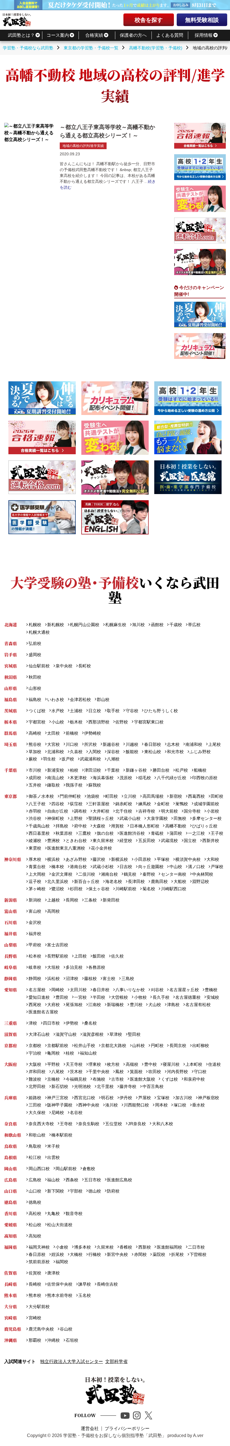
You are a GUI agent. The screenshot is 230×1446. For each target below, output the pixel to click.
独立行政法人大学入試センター (71, 1361)
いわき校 (55, 699)
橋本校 (57, 866)
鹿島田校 (159, 881)
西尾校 (35, 1004)
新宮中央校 (117, 1254)
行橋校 (94, 1254)
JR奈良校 (137, 1124)
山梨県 (10, 945)
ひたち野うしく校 (161, 711)
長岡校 (72, 900)
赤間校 (140, 1254)
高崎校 (35, 733)
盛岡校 (35, 654)
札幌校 (35, 624)
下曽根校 (198, 1254)
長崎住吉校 (107, 1284)
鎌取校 (53, 785)
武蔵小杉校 (103, 866)
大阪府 (10, 1064)
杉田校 (76, 889)
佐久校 (117, 956)
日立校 (94, 711)
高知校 (35, 1236)
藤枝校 (90, 978)
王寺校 (66, 1124)
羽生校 (49, 759)
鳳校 (119, 1071)
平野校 (53, 1064)
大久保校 (37, 1112)
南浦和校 (193, 744)
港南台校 (78, 866)
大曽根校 (119, 997)
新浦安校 (55, 770)
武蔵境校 (169, 840)
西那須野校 (98, 722)
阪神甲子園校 (59, 1105)
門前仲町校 (70, 796)
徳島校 (35, 1202)
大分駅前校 (39, 1306)
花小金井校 (101, 848)
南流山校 (55, 778)
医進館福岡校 (169, 1247)
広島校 (35, 1180)
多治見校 (74, 967)
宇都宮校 (37, 722)
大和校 (212, 859)
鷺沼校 (57, 889)
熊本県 (10, 1295)
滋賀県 (10, 1034)
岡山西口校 (39, 1168)
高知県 (10, 1236)
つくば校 (37, 711)
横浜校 (53, 859)
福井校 (35, 933)
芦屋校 (144, 1098)
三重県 (10, 1023)
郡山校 (103, 699)
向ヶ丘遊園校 (150, 866)
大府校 (53, 1004)
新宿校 (175, 796)
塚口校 (180, 1105)
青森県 (10, 643)
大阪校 (35, 1064)
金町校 (163, 804)
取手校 (113, 711)
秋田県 (10, 677)
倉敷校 (88, 1168)
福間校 (62, 1262)
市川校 (35, 770)
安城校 (212, 997)
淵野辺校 (200, 881)
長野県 (10, 956)
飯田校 (99, 956)
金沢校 (35, 922)
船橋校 (200, 770)
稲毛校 (144, 778)
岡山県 (10, 1168)
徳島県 (10, 1202)
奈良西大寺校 (41, 1124)
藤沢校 (99, 859)
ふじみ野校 (200, 751)
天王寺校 (74, 1064)
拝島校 (62, 826)
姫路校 (35, 1098)
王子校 (217, 833)
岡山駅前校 (66, 1168)
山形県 (10, 688)
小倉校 (62, 1247)
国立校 (190, 840)
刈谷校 (157, 990)
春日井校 (101, 990)
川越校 (132, 744)
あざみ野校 (76, 859)
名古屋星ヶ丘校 (184, 990)
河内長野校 (177, 1071)
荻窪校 (76, 804)
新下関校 (55, 1191)
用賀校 (117, 826)
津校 (33, 1023)
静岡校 (35, 978)
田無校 (180, 818)
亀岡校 (53, 1053)
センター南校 (173, 874)
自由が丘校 (57, 811)
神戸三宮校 (57, 1098)
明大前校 (169, 811)
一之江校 (196, 833)
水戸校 (57, 711)
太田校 (53, 733)
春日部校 (152, 744)
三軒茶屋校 (98, 804)
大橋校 (76, 1254)
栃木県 (10, 722)
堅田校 (134, 1034)
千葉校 (113, 770)
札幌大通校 (39, 632)
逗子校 (35, 881)
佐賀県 (10, 1273)
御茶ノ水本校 (41, 796)
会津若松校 (80, 699)
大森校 (99, 826)
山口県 (10, 1191)
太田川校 (78, 990)
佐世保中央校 (59, 1284)
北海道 (10, 625)
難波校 (35, 1079)
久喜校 (76, 751)
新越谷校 (111, 744)
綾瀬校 (35, 840)
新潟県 (10, 900)
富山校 (35, 911)
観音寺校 (74, 1213)
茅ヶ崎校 (37, 889)
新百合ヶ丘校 (86, 881)
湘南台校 (109, 874)
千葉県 (10, 770)
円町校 (157, 1045)
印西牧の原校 (204, 778)
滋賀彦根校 (93, 1034)
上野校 (76, 818)
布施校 (99, 1079)
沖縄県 (10, 1340)
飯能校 (132, 751)
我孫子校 (74, 785)
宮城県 (10, 666)
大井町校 (101, 811)
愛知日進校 (39, 997)
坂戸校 (67, 759)
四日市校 (51, 1023)
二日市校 (196, 1247)
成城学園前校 (206, 804)
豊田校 (62, 997)
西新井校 (210, 840)
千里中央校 (98, 1071)
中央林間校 (202, 874)
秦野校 (148, 874)
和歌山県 (12, 1135)
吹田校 (154, 1071)
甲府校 (35, 945)
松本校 (35, 956)
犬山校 (154, 1004)
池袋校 (93, 796)
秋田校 (35, 677)
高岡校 (53, 911)
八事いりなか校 (130, 990)
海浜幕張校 (103, 778)
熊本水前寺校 (59, 1295)
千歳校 (175, 624)
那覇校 (35, 1340)
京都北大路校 (113, 1045)
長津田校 (136, 881)
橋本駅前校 (61, 1135)
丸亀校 (53, 1213)
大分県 (10, 1306)
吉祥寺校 (146, 811)
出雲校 (53, 1157)
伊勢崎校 (92, 733)
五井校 (35, 785)
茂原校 (125, 778)
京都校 (35, 1045)
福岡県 (10, 1247)
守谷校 (132, 711)
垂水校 (198, 1105)
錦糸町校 (123, 804)
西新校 (144, 1247)
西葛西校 (196, 796)
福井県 (10, 934)
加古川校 (183, 1098)
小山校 (57, 722)
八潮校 (113, 759)
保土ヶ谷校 (98, 889)
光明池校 (82, 1086)
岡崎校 (57, 990)
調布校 (80, 811)
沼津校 (72, 978)
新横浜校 (119, 859)
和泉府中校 (194, 1079)
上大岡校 (37, 874)
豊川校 (136, 1004)
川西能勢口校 (136, 1105)
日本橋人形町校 (144, 826)
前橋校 (72, 733)
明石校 (107, 1098)
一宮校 (80, 997)
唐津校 (53, 1273)
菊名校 (148, 889)
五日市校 (92, 1180)
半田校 (99, 997)
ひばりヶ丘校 (204, 826)
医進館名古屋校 (43, 1012)
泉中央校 (64, 666)
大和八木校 (162, 1124)
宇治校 (35, 1053)
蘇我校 (94, 785)
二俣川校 (86, 874)
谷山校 (66, 1329)
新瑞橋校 (115, 1004)
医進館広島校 (119, 1180)
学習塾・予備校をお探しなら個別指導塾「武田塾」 (114, 1435)
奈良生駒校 (88, 1124)
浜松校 (53, 978)
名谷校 (76, 1112)
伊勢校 (72, 1023)
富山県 (10, 911)
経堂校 (125, 840)
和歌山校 (37, 1135)
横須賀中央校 (188, 859)
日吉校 (125, 866)
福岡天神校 (39, 1247)
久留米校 (105, 1247)
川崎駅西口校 (173, 889)
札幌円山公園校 (84, 624)
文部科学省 (116, 1361)
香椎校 (125, 1247)
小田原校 (142, 859)
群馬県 (10, 733)
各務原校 (96, 967)
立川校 (130, 796)
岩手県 (10, 655)
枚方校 (113, 1064)
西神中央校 (88, 1105)
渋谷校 (35, 818)
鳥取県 (10, 1146)
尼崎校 (57, 1112)
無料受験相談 (202, 20)
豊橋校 (211, 990)
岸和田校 (37, 1071)
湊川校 (111, 1105)
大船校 (180, 881)
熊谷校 (35, 744)
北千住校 (123, 811)
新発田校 (111, 900)
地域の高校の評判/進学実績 (83, 146)
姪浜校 (57, 1254)
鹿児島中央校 (41, 1329)
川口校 (72, 744)
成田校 (35, 778)
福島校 (35, 699)
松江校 (35, 1157)
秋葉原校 (64, 833)
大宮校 (53, 744)
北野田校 (37, 1086)
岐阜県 (10, 967)
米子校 (53, 1146)
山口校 (35, 1191)
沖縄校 (53, 1340)
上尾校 (214, 744)
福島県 (10, 699)
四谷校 (57, 804)
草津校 (115, 1034)
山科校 (138, 1045)
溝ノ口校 (196, 866)
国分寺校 (192, 811)
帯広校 (194, 624)
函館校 (157, 624)
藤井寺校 (127, 1086)
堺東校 (94, 1064)
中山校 (175, 866)
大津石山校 (39, 1034)
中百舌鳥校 (152, 1086)
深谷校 (113, 751)
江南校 (94, 1004)
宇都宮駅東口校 (148, 722)
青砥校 (157, 833)
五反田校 (146, 840)
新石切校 (59, 1086)
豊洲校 (53, 840)
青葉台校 (37, 866)
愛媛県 (10, 1225)
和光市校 (175, 751)
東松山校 (152, 751)
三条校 (90, 900)
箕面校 (136, 1071)
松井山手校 (84, 1045)
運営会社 (90, 1428)
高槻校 (132, 1064)
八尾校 (57, 1071)
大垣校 (53, 967)
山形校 (35, 688)
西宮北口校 (84, 1098)
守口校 (200, 1071)
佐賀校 (35, 1273)
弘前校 (35, 643)
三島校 (127, 978)
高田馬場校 (152, 796)
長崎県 (10, 1284)
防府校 (113, 1191)
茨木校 (76, 1071)
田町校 (217, 796)
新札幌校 (55, 624)
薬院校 (159, 1254)
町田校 (111, 796)
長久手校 (161, 997)
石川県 (10, 922)
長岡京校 (177, 1045)
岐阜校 (35, 967)
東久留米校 (103, 840)
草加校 (35, 751)
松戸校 (181, 770)
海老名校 (113, 881)
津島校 (173, 1004)
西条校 (72, 1180)
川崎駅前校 (125, 889)
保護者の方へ (133, 35)
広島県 (10, 1180)
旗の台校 (105, 833)
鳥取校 (35, 1146)
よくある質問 (169, 35)
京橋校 (53, 1079)
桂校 (70, 1053)
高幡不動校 (175, 826)
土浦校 (76, 711)
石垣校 (72, 1340)
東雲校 (35, 848)
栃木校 (76, 722)
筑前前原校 (39, 1262)
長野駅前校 (57, 956)
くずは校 (169, 1079)
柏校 (74, 770)
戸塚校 (217, 866)
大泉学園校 (157, 818)
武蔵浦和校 (90, 759)
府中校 (80, 826)
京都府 (10, 1045)
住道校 (214, 1064)
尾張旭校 (74, 1004)
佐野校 (121, 722)
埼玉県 (10, 744)
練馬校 (144, 804)
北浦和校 (55, 751)
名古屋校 (37, 990)
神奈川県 (12, 859)
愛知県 (10, 990)
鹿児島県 (12, 1329)
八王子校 (37, 804)
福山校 (53, 1180)
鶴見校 (130, 874)
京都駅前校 (57, 1045)
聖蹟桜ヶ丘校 (101, 818)
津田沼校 (92, 770)
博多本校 (82, 1247)
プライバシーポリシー (127, 1428)
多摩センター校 (207, 818)
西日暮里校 (39, 833)
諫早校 (84, 1284)
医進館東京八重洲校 (66, 848)
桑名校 (90, 1023)
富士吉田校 (57, 945)
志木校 (173, 744)
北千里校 (105, 1086)
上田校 (80, 956)
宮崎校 (35, 1318)
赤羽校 (35, 811)
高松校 (35, 1213)
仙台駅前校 (39, 666)
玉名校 (84, 1295)
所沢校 (90, 744)
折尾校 (177, 1254)
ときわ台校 (76, 840)
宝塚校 (163, 1098)
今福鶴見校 (76, 1079)
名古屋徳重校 (188, 997)
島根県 (10, 1157)
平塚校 (163, 859)
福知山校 (88, 1053)
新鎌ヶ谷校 (136, 770)
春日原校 (37, 1254)
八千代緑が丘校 (171, 778)
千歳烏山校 (39, 826)
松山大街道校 (59, 1225)
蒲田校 (175, 833)
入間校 (94, 751)
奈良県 (10, 1124)
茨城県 (10, 711)
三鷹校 (84, 833)
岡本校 (161, 1105)
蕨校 (33, 759)
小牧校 (140, 997)
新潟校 (35, 900)
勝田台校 (161, 770)
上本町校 (193, 1064)
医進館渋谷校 (132, 833)
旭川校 (138, 624)
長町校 (84, 666)
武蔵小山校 (130, 818)
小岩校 (212, 811)
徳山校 (94, 1191)
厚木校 (35, 859)
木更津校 (78, 778)
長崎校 (35, 1284)
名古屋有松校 (198, 1004)
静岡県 (10, 978)
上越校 (53, 900)
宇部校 (76, 1191)
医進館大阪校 (142, 1079)
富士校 (109, 978)
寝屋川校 (171, 1064)
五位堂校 (113, 1124)
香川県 (10, 1213)
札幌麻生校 (115, 624)
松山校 (35, 1225)
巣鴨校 (181, 804)
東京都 (10, 796)
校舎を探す (149, 20)
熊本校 (35, 1295)
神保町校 (55, 818)
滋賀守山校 (66, 1034)
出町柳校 (200, 1045)
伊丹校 (125, 1098)
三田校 (35, 1105)
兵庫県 (10, 1098)
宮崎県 (10, 1318)
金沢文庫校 (61, 874)
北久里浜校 (57, 881)
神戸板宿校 (208, 1098)
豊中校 (150, 1064)
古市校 (117, 1079)
